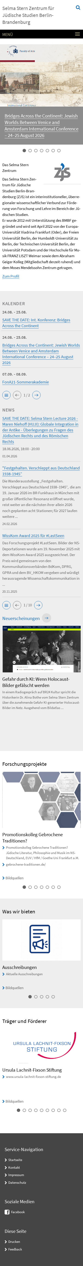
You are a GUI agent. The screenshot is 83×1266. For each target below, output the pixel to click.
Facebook (18, 1212)
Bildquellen (15, 877)
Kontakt (14, 1167)
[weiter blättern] (79, 683)
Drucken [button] (14, 1241)
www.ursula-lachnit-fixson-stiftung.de (33, 1076)
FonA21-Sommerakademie (25, 382)
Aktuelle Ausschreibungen (24, 974)
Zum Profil (10, 276)
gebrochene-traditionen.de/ (26, 864)
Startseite (15, 1160)
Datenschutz (17, 1182)
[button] (6, 395)
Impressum (16, 1175)
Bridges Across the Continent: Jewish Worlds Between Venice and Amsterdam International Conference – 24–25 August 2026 (41, 125)
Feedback (15, 1249)
